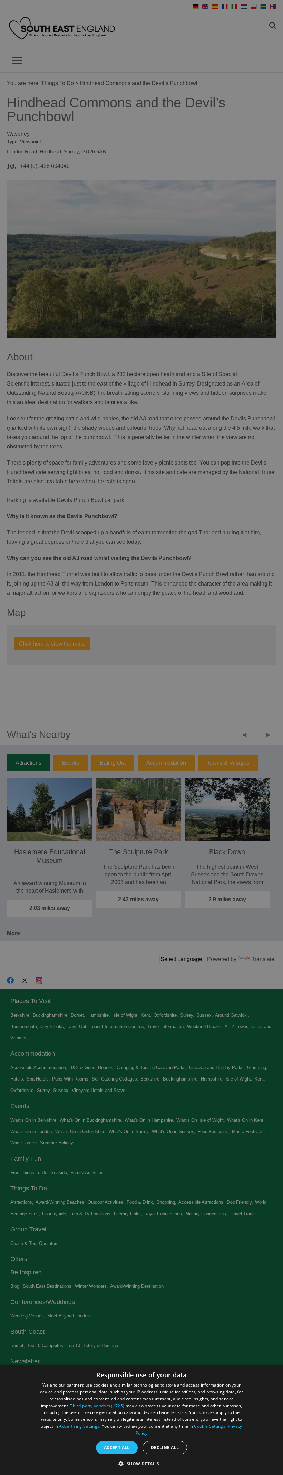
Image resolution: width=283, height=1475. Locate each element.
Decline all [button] (165, 1447)
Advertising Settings (79, 1426)
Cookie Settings (209, 1426)
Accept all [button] (117, 1447)
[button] (141, 1463)
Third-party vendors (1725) (97, 1406)
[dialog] (141, 1420)
